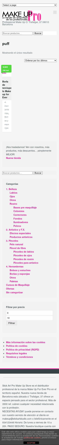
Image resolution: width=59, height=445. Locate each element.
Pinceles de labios (23, 251)
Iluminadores (20, 222)
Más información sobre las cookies (25, 342)
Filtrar (11, 323)
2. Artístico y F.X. (15, 229)
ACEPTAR (31, 443)
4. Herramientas (14, 266)
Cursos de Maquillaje (18, 284)
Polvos (17, 225)
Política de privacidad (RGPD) (22, 349)
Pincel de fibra (18, 248)
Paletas (14, 281)
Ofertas (10, 288)
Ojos (12, 196)
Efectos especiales (20, 233)
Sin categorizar (14, 292)
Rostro (13, 203)
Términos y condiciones (19, 356)
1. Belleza (11, 189)
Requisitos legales (16, 353)
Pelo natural (16, 244)
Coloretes (18, 211)
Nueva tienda (13, 158)
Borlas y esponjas (20, 273)
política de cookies (32, 438)
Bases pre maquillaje (25, 207)
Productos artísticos (21, 237)
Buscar (38, 33)
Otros (13, 200)
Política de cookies (16, 345)
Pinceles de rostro (23, 259)
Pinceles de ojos (22, 255)
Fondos (17, 218)
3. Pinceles (12, 240)
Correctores (20, 214)
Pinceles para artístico (25, 262)
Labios (13, 192)
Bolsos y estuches (20, 270)
